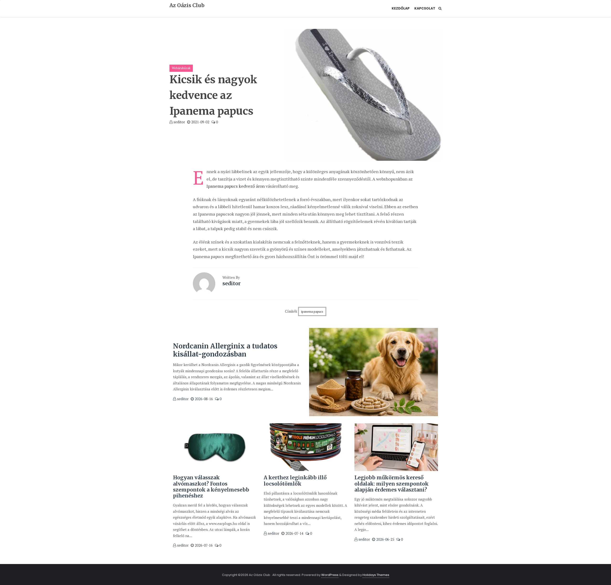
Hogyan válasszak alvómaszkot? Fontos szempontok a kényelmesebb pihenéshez (211, 486)
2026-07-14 (293, 533)
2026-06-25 (384, 539)
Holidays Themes (376, 575)
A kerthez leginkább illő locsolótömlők (295, 480)
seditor (179, 121)
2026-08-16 (203, 398)
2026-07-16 (203, 545)
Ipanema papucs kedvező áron (235, 186)
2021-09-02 (199, 121)
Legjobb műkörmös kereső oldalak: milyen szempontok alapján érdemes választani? (391, 483)
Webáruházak (181, 68)
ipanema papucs (312, 311)
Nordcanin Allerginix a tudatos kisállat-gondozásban (225, 350)
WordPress (329, 575)
